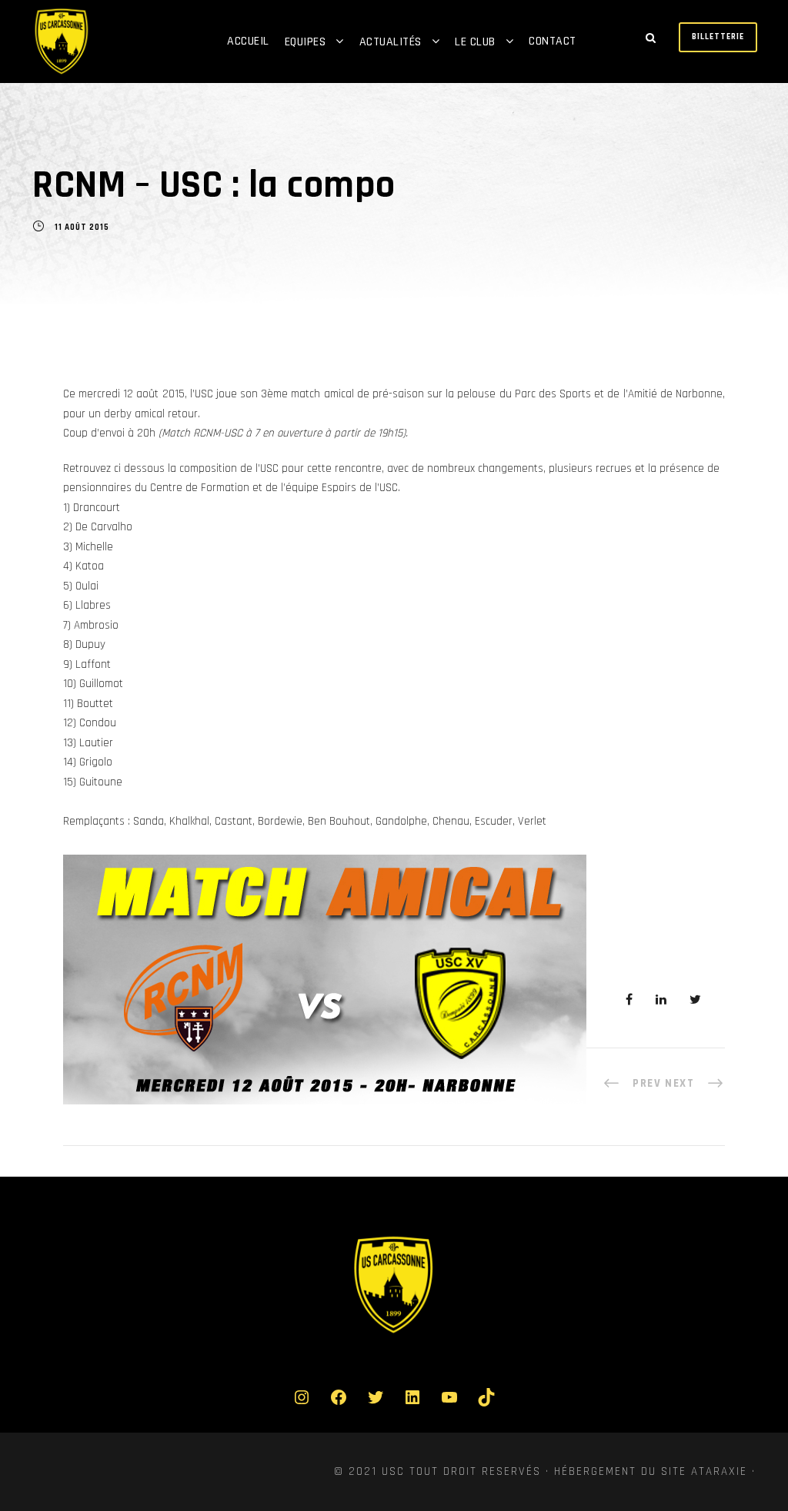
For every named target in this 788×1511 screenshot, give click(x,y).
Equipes (305, 42)
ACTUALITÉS (390, 42)
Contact (552, 41)
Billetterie (718, 37)
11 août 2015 (82, 227)
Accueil (248, 41)
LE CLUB (475, 42)
